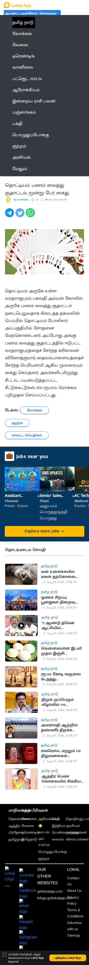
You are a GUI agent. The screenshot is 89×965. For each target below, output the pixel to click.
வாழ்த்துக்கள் (76, 832)
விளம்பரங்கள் (77, 839)
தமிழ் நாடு (22, 22)
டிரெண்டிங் (30, 832)
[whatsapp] (31, 215)
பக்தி (56, 819)
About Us (74, 891)
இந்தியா (58, 826)
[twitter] (20, 215)
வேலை (28, 826)
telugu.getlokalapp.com (55, 898)
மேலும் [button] (19, 168)
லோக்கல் (29, 819)
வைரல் (58, 839)
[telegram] (10, 215)
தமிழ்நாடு (16, 840)
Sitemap (73, 935)
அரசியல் (73, 826)
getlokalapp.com (50, 891)
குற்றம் (43, 859)
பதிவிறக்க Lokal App (68, 958)
